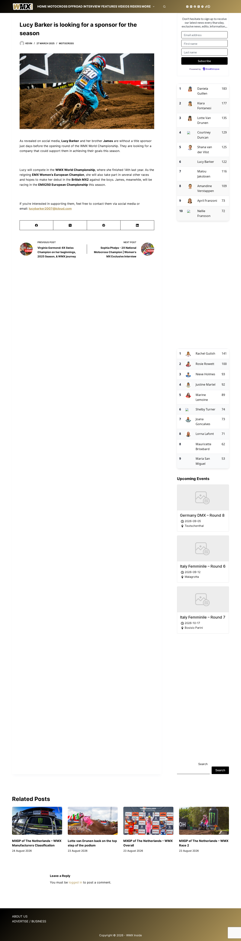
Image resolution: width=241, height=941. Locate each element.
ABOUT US (19, 916)
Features (109, 6)
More (146, 6)
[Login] (208, 6)
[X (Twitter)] (199, 6)
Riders (135, 6)
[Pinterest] (103, 225)
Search (203, 764)
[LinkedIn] (137, 225)
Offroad (75, 6)
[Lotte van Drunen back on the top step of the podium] (93, 821)
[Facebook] (195, 6)
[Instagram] (187, 6)
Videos (123, 6)
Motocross (57, 6)
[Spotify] (202, 6)
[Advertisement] (203, 284)
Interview (92, 6)
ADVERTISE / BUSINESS (29, 921)
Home (42, 6)
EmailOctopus (212, 69)
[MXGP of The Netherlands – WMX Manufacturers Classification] (37, 821)
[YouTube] (191, 6)
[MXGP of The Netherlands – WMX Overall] (148, 821)
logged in (75, 882)
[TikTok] (206, 6)
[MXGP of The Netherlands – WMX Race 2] (204, 821)
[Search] (164, 6)
